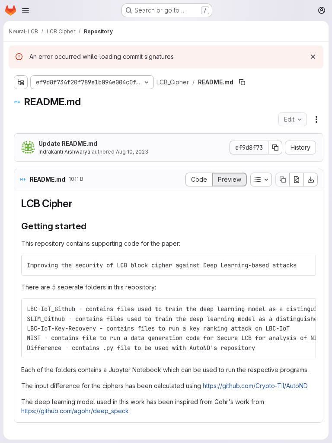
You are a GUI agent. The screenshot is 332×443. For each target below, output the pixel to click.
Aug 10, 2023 (132, 151)
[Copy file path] (242, 82)
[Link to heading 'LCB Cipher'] (78, 203)
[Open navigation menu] (25, 10)
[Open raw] (296, 179)
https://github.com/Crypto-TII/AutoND (255, 385)
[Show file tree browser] (21, 82)
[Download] (311, 179)
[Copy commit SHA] (275, 147)
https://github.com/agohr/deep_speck (75, 410)
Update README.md (67, 143)
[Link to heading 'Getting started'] (91, 226)
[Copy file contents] (282, 179)
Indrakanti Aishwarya (64, 151)
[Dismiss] (313, 56)
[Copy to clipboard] (306, 265)
